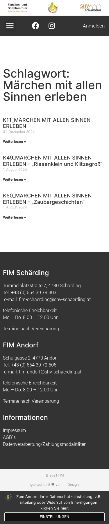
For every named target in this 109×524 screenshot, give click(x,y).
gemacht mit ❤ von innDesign (54, 484)
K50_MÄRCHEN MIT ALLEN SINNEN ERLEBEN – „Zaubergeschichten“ (47, 199)
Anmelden (94, 25)
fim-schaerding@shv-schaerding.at (55, 299)
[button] (10, 25)
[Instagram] (51, 26)
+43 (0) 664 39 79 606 (33, 365)
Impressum (14, 430)
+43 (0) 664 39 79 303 (33, 292)
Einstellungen (54, 517)
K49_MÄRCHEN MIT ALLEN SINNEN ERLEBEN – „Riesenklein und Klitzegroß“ (52, 161)
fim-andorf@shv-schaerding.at (50, 372)
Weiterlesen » (14, 141)
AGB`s (9, 437)
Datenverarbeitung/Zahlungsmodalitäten (45, 444)
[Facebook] (35, 26)
